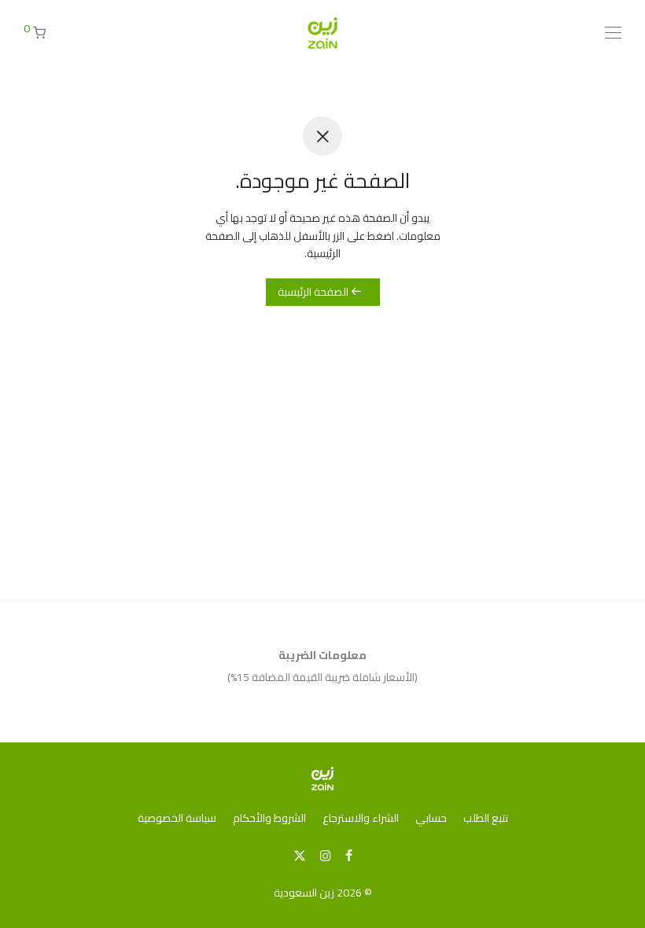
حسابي (431, 818)
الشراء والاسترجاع (360, 818)
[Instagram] (325, 855)
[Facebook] (348, 855)
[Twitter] (299, 855)
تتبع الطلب (485, 818)
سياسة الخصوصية (177, 818)
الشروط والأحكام (269, 818)
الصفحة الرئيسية (314, 292)
